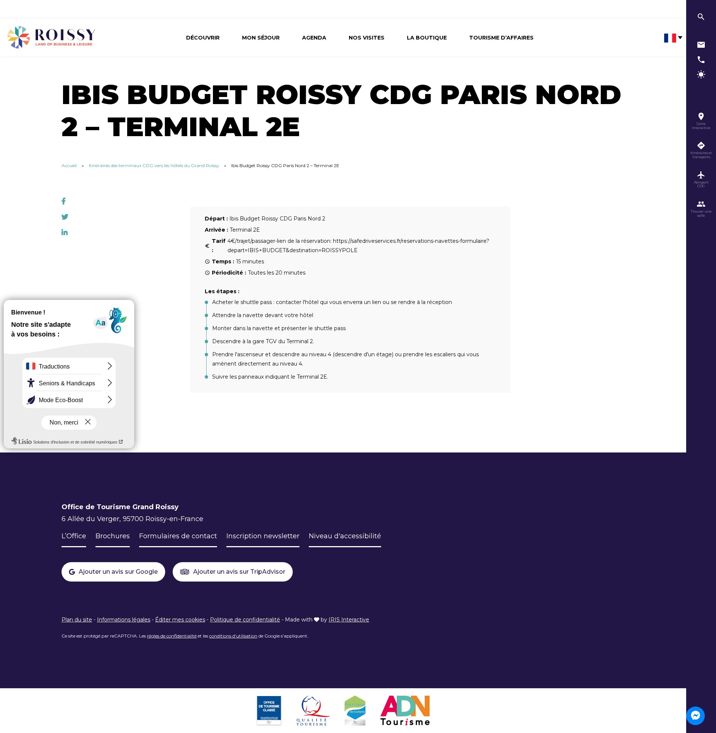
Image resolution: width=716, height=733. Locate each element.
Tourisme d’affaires (501, 37)
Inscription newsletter (262, 536)
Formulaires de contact (178, 536)
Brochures (112, 536)
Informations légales (123, 619)
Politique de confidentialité (245, 619)
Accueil (69, 165)
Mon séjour (261, 37)
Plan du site (77, 619)
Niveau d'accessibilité (345, 536)
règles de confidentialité (172, 636)
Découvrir (203, 37)
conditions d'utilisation (233, 636)
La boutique (427, 37)
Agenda (314, 37)
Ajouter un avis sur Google (118, 571)
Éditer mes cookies (180, 619)
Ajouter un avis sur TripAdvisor (239, 571)
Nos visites (366, 37)
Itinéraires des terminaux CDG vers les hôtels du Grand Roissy (154, 165)
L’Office (74, 536)
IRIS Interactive (349, 619)
